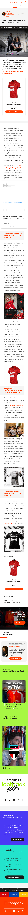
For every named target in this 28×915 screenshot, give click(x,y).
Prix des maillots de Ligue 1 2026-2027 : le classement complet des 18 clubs (15, 705)
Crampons (7, 6)
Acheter (18, 623)
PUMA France (20, 226)
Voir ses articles (15, 658)
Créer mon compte (13, 877)
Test (21, 6)
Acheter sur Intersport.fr (15, 111)
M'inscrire (16, 839)
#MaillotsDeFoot (7, 71)
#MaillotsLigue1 (18, 71)
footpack (4, 889)
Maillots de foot (12, 889)
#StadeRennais (7, 73)
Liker (22, 13)
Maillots (15, 6)
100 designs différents (16, 405)
